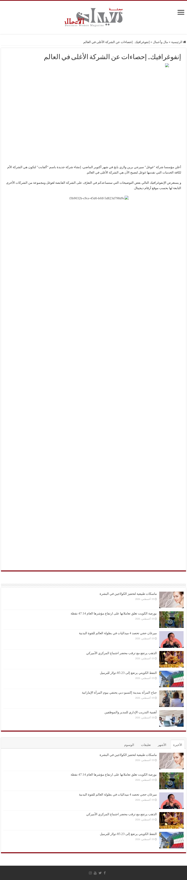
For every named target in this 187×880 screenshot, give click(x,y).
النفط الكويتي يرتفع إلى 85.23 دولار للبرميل (128, 673)
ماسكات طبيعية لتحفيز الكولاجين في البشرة (128, 594)
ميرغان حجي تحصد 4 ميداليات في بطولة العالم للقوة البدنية (118, 633)
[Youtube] (95, 873)
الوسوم (129, 745)
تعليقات (146, 745)
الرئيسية (177, 42)
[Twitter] (100, 873)
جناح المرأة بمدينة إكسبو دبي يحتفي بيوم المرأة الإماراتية (119, 692)
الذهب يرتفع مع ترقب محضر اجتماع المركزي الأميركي (121, 653)
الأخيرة (177, 745)
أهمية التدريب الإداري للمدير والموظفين (130, 712)
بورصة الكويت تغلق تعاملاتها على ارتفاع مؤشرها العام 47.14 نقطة (114, 613)
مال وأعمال (160, 42)
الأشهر (162, 745)
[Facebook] (104, 873)
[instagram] (90, 873)
